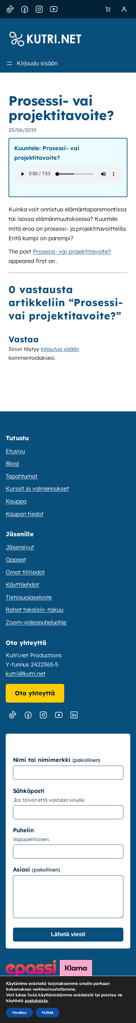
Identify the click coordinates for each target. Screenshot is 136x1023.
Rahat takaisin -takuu (34, 609)
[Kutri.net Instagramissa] (43, 715)
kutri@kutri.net (26, 673)
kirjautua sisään (60, 348)
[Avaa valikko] (9, 63)
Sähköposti (29, 791)
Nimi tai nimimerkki (42, 759)
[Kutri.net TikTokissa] (13, 715)
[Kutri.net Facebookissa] (28, 715)
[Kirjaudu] (124, 9)
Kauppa (16, 501)
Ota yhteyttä (35, 693)
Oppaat (16, 559)
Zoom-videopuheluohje (36, 622)
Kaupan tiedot (25, 514)
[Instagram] (39, 9)
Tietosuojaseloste (29, 597)
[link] (108, 9)
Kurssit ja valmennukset (37, 488)
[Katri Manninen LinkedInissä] (74, 715)
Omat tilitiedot (25, 572)
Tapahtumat (22, 476)
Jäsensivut (20, 547)
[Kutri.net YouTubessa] (59, 715)
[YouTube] (53, 9)
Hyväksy (19, 1012)
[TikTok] (10, 9)
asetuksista (36, 1001)
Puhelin (23, 830)
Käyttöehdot (22, 584)
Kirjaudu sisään (37, 63)
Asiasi (22, 869)
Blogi (12, 463)
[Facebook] (24, 9)
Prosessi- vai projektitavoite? (72, 251)
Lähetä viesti (68, 934)
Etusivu (15, 451)
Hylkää (47, 1012)
